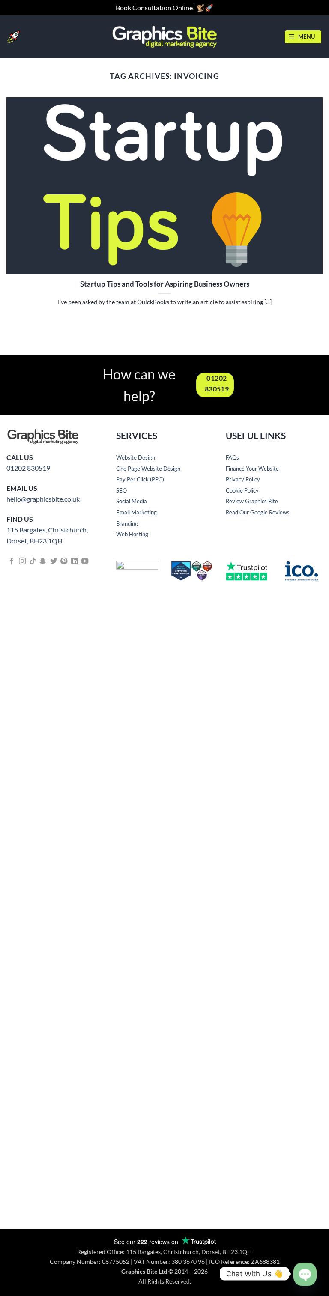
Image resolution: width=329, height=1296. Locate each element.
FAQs (232, 457)
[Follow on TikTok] (32, 561)
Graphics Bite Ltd (144, 1271)
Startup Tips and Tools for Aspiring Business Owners (164, 284)
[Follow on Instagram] (22, 561)
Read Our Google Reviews (258, 512)
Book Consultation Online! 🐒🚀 (164, 7)
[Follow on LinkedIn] (74, 561)
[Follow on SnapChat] (42, 561)
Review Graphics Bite (252, 501)
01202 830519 (28, 468)
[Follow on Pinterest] (63, 561)
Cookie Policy (242, 490)
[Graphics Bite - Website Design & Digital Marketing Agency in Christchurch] (164, 37)
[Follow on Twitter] (53, 561)
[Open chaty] (305, 1266)
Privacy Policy (243, 479)
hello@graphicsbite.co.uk (43, 499)
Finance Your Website (252, 468)
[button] (303, 37)
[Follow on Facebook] (11, 561)
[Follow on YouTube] (84, 561)
